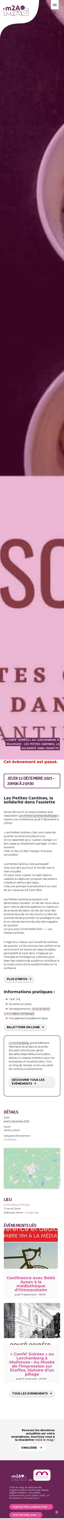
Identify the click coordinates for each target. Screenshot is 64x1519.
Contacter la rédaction (29, 1506)
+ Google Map (31, 1212)
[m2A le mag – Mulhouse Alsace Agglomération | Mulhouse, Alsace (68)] (24, 10)
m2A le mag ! (45, 1440)
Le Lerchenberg (19, 1042)
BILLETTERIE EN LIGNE (23, 1027)
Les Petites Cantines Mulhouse (38, 815)
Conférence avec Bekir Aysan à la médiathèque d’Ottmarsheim (31, 1283)
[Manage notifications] (56, 1512)
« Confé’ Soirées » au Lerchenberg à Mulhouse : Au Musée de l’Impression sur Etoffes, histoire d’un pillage (32, 1364)
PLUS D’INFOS (17, 979)
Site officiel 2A (24, 1514)
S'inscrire (29, 1447)
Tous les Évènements (30, 1393)
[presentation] (31, 1248)
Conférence (10, 1139)
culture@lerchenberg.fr (19, 1013)
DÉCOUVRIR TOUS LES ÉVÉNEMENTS (28, 1081)
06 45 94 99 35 (41, 1008)
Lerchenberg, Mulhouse (17, 1204)
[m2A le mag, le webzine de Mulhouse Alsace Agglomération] (41, 1479)
